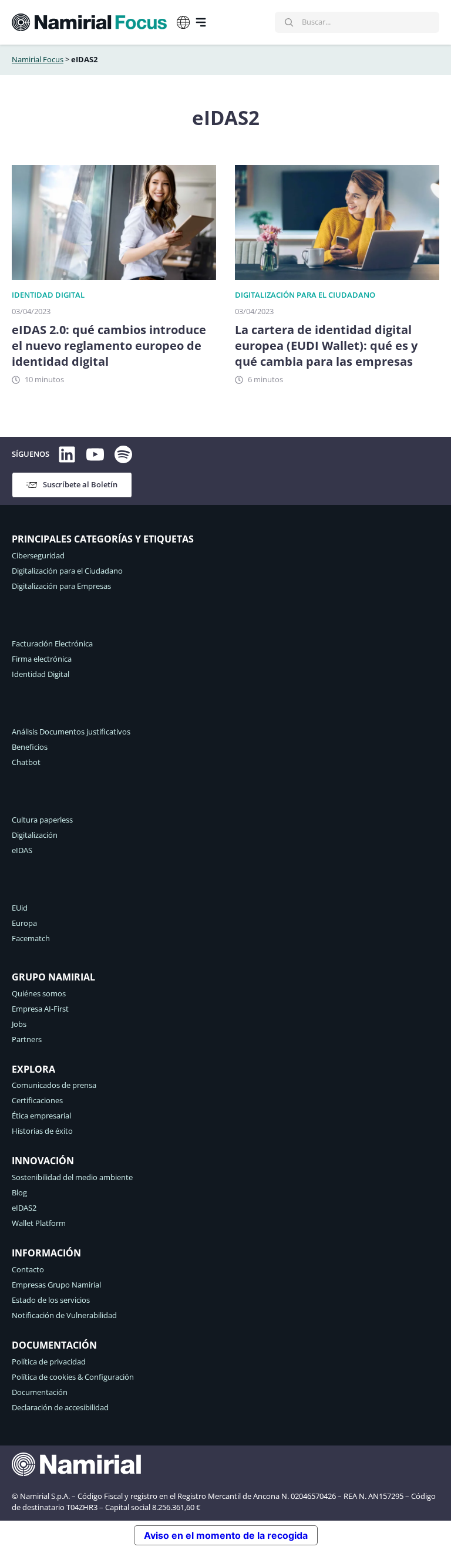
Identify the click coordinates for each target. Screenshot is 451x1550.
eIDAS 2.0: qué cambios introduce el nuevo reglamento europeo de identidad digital (109, 345)
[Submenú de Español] (183, 22)
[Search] (289, 22)
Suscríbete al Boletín (80, 484)
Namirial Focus (37, 59)
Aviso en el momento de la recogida (226, 1535)
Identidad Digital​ (48, 294)
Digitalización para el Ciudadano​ (305, 294)
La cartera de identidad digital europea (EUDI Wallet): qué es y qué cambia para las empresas (326, 345)
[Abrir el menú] (201, 22)
